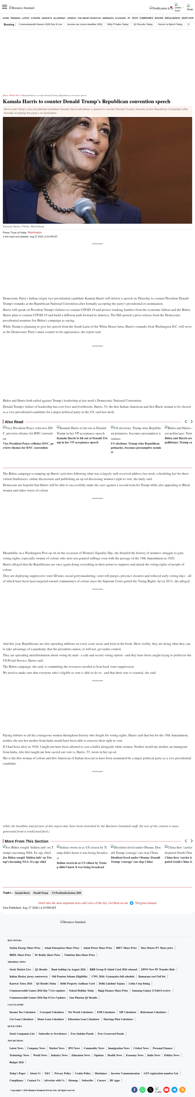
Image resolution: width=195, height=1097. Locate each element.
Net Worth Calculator (80, 1012)
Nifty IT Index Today (118, 24)
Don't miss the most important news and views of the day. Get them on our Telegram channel (97, 903)
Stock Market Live (20, 969)
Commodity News (94, 1048)
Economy (120, 18)
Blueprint (60, 18)
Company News (36, 1048)
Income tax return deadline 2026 (84, 24)
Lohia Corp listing (139, 983)
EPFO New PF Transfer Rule (158, 969)
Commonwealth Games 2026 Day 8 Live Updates (38, 998)
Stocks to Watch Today (170, 24)
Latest (26, 18)
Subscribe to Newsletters (53, 1034)
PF (129, 18)
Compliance (16, 1080)
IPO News (74, 1048)
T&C (47, 1073)
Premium (15, 18)
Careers (101, 1080)
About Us (35, 1073)
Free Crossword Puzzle (111, 1034)
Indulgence (172, 18)
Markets (47, 18)
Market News (56, 1048)
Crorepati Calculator (52, 1012)
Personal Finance (163, 1048)
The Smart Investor (89, 18)
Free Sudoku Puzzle (82, 1034)
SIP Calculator (127, 1012)
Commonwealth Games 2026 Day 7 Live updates (37, 990)
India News (153, 1055)
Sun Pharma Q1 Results (83, 998)
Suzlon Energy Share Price (25, 948)
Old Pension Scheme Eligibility (70, 976)
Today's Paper (18, 1073)
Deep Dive (188, 18)
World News (15, 95)
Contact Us (33, 1080)
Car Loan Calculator (22, 1019)
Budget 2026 (17, 1062)
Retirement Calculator (153, 1012)
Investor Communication (125, 1073)
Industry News (59, 1055)
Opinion (71, 18)
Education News (81, 1055)
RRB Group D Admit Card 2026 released (113, 969)
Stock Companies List (22, 1034)
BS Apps (115, 1080)
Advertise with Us (54, 1080)
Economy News (134, 1055)
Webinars (108, 18)
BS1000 (159, 18)
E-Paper (35, 18)
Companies (146, 18)
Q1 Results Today (143, 24)
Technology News (19, 1055)
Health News (115, 1055)
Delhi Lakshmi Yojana (112, 983)
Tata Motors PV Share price (157, 948)
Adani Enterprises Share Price (61, 948)
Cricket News (141, 1048)
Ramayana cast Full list (151, 976)
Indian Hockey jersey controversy (29, 976)
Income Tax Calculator (23, 1012)
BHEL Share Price (20, 955)
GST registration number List (161, 1073)
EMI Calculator (106, 1012)
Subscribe (87, 1080)
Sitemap (73, 1080)
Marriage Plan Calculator (118, 1019)
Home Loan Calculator (51, 1019)
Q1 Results (41, 969)
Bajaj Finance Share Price (113, 990)
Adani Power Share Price (97, 948)
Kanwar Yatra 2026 (21, 983)
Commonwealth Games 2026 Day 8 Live (40, 24)
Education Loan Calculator (83, 1019)
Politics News (171, 1055)
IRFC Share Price (126, 948)
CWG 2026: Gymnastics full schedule (113, 976)
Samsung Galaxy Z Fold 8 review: (151, 990)
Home (6, 18)
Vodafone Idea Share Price (79, 955)
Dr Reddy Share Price (47, 955)
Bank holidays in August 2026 (68, 969)
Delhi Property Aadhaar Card (77, 983)
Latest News (16, 1048)
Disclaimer (101, 1073)
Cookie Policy (83, 1073)
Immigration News (118, 1048)
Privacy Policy (62, 1073)
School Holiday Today (81, 990)
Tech (135, 18)
